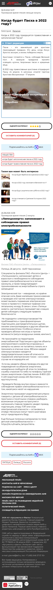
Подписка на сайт (12, 487)
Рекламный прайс (11, 480)
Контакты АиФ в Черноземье (17, 483)
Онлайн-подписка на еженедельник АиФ (24, 494)
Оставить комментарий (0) (20, 136)
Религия (16, 31)
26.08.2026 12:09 (8, 213)
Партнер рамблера (36, 578)
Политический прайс (13, 507)
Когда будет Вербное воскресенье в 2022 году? (26, 96)
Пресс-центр (30, 487)
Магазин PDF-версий (13, 497)
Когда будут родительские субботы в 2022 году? (30, 191)
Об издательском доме (14, 490)
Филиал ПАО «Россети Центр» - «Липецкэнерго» (23, 264)
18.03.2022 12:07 (7, 10)
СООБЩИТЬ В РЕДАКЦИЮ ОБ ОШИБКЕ (20, 510)
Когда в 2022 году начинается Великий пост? (29, 183)
